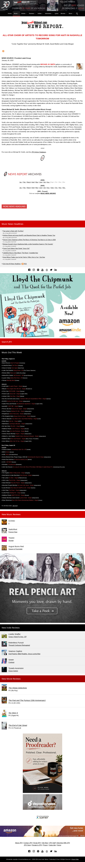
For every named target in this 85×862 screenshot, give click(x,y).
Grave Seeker (13, 671)
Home (9, 13)
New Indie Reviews (11, 627)
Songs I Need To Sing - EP (17, 637)
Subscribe (52, 845)
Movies (63, 13)
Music (16, 13)
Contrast (11, 662)
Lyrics (56, 13)
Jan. (20, 182)
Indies (39, 13)
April (33, 182)
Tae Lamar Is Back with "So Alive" (13, 231)
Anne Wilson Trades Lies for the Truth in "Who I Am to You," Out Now (24, 257)
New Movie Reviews (11, 678)
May (37, 182)
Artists (23, 13)
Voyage (11, 540)
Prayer (45, 845)
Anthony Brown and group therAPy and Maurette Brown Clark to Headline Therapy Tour (29, 235)
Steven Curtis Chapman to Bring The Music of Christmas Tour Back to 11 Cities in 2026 (29, 240)
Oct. (56, 188)
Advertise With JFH (63, 843)
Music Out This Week (12, 352)
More (70, 13)
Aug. (48, 182)
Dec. (64, 188)
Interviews (48, 13)
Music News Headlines (12, 224)
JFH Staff (52, 843)
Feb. (24, 182)
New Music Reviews (11, 514)
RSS (25, 264)
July (44, 182)
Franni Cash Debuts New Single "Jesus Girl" (16, 248)
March (29, 182)
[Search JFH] (76, 13)
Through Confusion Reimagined (19, 645)
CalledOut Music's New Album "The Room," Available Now (20, 253)
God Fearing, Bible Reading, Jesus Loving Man (24, 654)
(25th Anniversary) (27, 700)
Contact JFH (28, 843)
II (8, 523)
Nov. (60, 188)
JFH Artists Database (38, 152)
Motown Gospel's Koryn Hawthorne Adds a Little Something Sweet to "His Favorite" (28, 244)
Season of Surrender (15, 549)
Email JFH (37, 843)
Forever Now (12, 532)
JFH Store (27, 845)
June (40, 182)
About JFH (18, 843)
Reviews (31, 13)
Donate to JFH (37, 845)
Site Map (45, 843)
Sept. (52, 188)
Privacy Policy (75, 859)
